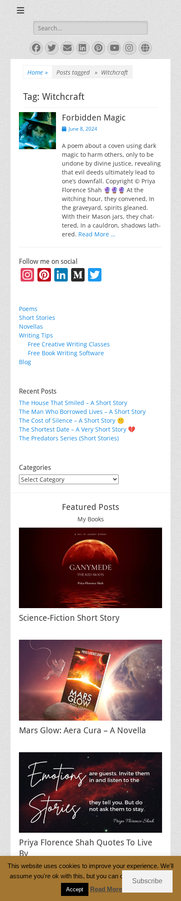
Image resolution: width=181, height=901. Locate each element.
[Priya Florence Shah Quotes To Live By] (90, 792)
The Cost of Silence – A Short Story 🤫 (71, 420)
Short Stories (37, 318)
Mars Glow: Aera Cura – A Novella (82, 730)
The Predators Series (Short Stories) (69, 438)
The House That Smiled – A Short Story (73, 403)
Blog (25, 362)
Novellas (31, 326)
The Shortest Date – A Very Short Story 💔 (77, 429)
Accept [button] (74, 889)
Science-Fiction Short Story (69, 618)
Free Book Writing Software (66, 353)
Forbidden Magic (93, 118)
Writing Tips (36, 335)
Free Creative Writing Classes (69, 344)
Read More (106, 889)
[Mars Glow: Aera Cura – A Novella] (90, 680)
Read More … (96, 234)
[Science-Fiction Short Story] (90, 568)
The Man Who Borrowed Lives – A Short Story (82, 412)
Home (37, 72)
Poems (28, 309)
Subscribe (147, 881)
